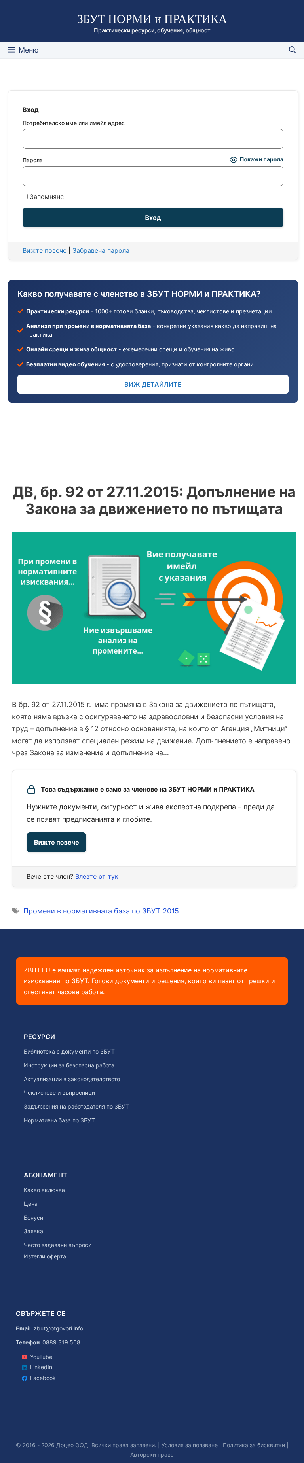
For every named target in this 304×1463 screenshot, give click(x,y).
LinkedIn (41, 1367)
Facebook (43, 1377)
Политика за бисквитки (254, 1445)
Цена (31, 1204)
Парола (33, 160)
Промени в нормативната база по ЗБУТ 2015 (101, 911)
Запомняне (46, 197)
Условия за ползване (190, 1445)
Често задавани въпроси (57, 1245)
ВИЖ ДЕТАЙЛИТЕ (153, 384)
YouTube (41, 1356)
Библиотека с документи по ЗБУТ (69, 1051)
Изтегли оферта (45, 1256)
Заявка (33, 1231)
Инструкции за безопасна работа (69, 1065)
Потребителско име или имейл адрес (74, 122)
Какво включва (44, 1190)
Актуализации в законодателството (72, 1079)
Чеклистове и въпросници (59, 1093)
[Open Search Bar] (292, 50)
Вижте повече (56, 842)
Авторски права (152, 1454)
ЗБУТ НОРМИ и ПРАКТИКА (152, 18)
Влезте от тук (96, 876)
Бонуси (33, 1218)
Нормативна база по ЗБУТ (59, 1120)
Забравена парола (100, 250)
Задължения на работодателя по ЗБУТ (76, 1106)
